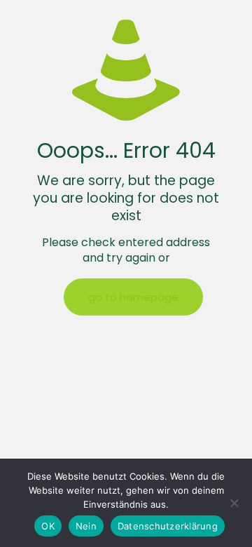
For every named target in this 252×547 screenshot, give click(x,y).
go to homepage (133, 297)
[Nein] (234, 503)
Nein (86, 526)
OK (48, 526)
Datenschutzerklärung (168, 526)
